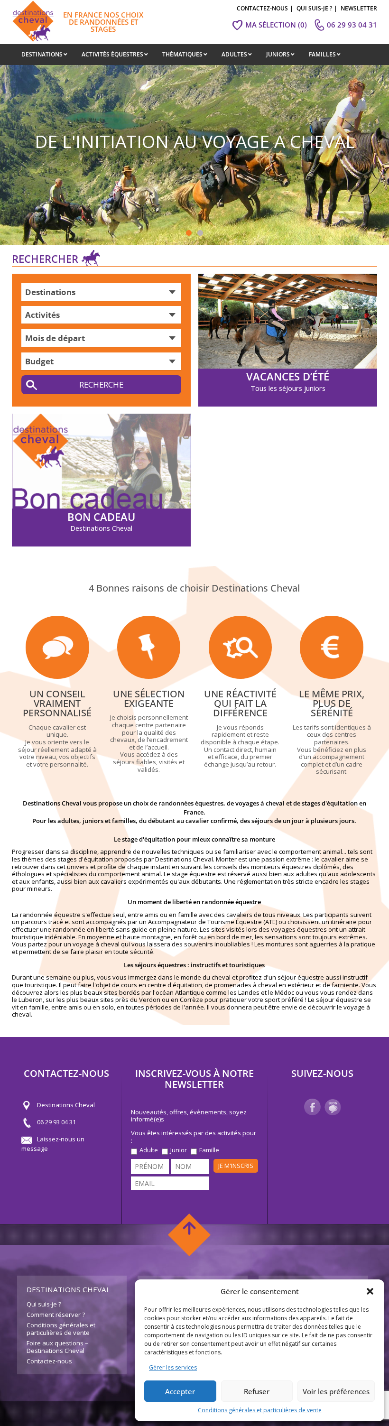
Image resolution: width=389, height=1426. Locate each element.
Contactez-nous (49, 1361)
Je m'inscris (235, 1165)
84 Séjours (101, 384)
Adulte (148, 1150)
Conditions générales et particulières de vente (260, 1410)
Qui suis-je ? (44, 1304)
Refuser (256, 1391)
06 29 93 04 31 (56, 1122)
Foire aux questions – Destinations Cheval (57, 1347)
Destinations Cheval (66, 1105)
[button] (370, 1291)
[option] (194, 155)
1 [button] (189, 233)
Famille (209, 1150)
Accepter (180, 1391)
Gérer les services (173, 1367)
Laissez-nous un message (52, 1144)
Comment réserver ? (56, 1314)
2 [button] (200, 233)
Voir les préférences (336, 1391)
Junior (178, 1150)
